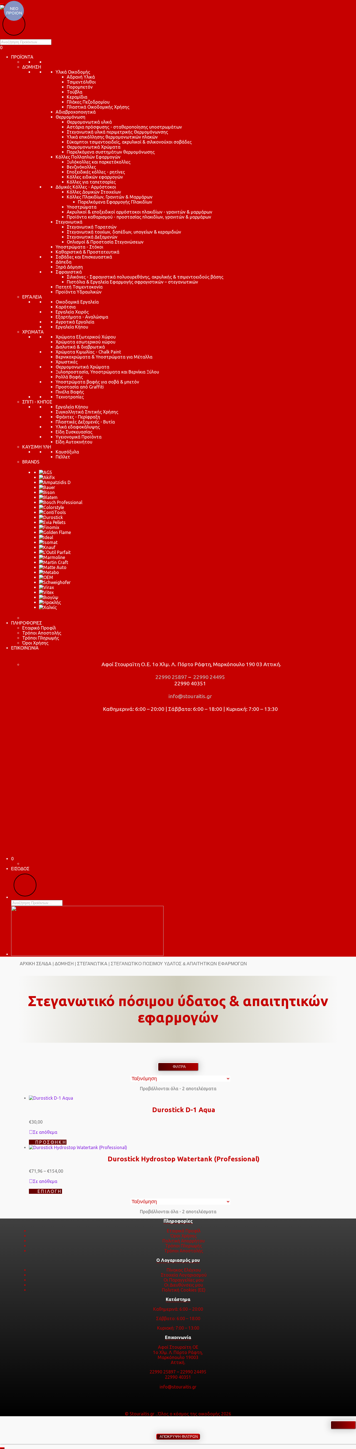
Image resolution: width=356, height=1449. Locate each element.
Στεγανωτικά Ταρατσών (92, 226)
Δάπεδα (63, 261)
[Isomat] (48, 542)
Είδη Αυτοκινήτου (74, 441)
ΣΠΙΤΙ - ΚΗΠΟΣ (37, 401)
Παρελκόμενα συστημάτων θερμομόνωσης (111, 151)
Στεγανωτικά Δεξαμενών (92, 236)
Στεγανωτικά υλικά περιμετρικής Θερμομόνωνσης (117, 131)
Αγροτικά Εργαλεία (75, 321)
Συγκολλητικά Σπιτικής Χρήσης (87, 411)
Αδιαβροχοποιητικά (76, 111)
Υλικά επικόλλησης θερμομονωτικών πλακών (112, 136)
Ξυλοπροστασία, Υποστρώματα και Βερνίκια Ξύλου (107, 371)
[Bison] (47, 492)
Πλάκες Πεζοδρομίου (88, 101)
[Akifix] (47, 477)
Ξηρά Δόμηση (69, 266)
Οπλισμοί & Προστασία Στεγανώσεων (105, 241)
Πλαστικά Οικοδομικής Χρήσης (98, 106)
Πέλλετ (63, 456)
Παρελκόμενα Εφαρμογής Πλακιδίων (115, 201)
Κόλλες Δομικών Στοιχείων (94, 191)
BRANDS (30, 461)
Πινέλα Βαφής (70, 391)
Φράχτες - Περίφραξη (78, 416)
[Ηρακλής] (50, 602)
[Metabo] (49, 572)
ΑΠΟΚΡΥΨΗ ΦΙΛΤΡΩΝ (178, 1437)
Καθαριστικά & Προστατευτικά (87, 251)
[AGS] (45, 472)
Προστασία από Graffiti (80, 386)
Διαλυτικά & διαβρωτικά (80, 346)
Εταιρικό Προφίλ (39, 627)
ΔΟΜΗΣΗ (31, 66)
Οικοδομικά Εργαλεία (77, 301)
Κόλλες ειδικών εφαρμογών (95, 176)
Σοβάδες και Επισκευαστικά (84, 256)
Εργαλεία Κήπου (72, 326)
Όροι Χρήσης (35, 642)
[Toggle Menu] (2, 4)
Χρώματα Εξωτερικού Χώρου (86, 336)
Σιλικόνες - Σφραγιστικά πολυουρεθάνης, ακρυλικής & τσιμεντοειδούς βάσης (145, 276)
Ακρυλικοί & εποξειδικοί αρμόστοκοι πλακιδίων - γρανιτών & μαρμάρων (139, 211)
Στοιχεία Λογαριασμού (184, 1274)
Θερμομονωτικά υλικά (89, 121)
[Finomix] (49, 527)
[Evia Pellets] (52, 522)
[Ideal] (46, 537)
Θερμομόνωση (70, 116)
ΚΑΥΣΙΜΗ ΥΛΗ (36, 446)
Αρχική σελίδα (35, 963)
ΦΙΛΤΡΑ (178, 1067)
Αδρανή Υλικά (81, 76)
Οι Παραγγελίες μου (184, 1279)
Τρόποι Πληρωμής (40, 637)
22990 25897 (170, 677)
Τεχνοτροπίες (70, 396)
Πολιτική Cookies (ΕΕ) (184, 1289)
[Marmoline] (52, 557)
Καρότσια (66, 306)
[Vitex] (46, 592)
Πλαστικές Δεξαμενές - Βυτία (85, 421)
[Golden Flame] (55, 532)
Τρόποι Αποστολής (41, 632)
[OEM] (46, 577)
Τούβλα (74, 91)
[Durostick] (51, 517)
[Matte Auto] (52, 567)
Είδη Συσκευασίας (74, 431)
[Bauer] (47, 487)
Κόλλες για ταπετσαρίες (91, 181)
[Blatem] (48, 497)
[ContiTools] (52, 512)
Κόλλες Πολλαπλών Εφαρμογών (88, 156)
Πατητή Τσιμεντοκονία (79, 286)
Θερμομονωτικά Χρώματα (93, 146)
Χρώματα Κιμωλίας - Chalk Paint (88, 351)
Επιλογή (50, 1191)
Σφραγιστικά (69, 271)
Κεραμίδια (77, 96)
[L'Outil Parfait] (55, 552)
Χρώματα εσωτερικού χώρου (85, 341)
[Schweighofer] (55, 582)
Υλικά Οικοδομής (73, 71)
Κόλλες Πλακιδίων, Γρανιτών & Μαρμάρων (109, 196)
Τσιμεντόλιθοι (81, 81)
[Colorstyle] (51, 507)
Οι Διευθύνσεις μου (183, 1284)
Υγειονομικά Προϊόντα (79, 436)
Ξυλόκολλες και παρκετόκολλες (98, 161)
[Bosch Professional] (60, 502)
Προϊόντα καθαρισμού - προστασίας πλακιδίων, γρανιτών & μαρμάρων (139, 216)
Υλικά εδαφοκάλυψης (78, 426)
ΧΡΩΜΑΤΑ (33, 331)
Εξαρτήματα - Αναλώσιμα (82, 316)
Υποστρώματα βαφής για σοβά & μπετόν (97, 381)
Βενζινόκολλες (81, 166)
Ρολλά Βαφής (69, 376)
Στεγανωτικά (69, 221)
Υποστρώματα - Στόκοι (79, 246)
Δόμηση (64, 963)
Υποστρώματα (82, 206)
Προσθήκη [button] (50, 1142)
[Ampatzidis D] (55, 482)
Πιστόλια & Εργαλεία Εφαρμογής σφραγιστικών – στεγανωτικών (132, 281)
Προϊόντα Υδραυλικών (79, 291)
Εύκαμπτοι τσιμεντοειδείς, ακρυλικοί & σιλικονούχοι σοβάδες (129, 141)
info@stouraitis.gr (189, 696)
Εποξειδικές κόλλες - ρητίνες (96, 171)
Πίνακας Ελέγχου (184, 1269)
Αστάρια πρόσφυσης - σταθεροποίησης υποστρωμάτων (124, 126)
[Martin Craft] (53, 562)
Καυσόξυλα (67, 451)
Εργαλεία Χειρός (72, 311)
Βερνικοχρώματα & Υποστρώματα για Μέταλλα (104, 356)
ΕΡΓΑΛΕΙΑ (32, 296)
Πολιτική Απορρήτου (183, 1240)
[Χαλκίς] (48, 607)
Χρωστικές (67, 361)
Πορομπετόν (80, 86)
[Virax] (46, 587)
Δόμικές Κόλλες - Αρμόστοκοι (86, 186)
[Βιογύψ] (48, 597)
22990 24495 (208, 677)
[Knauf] (47, 547)
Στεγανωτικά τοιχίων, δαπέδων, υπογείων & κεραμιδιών (124, 231)
